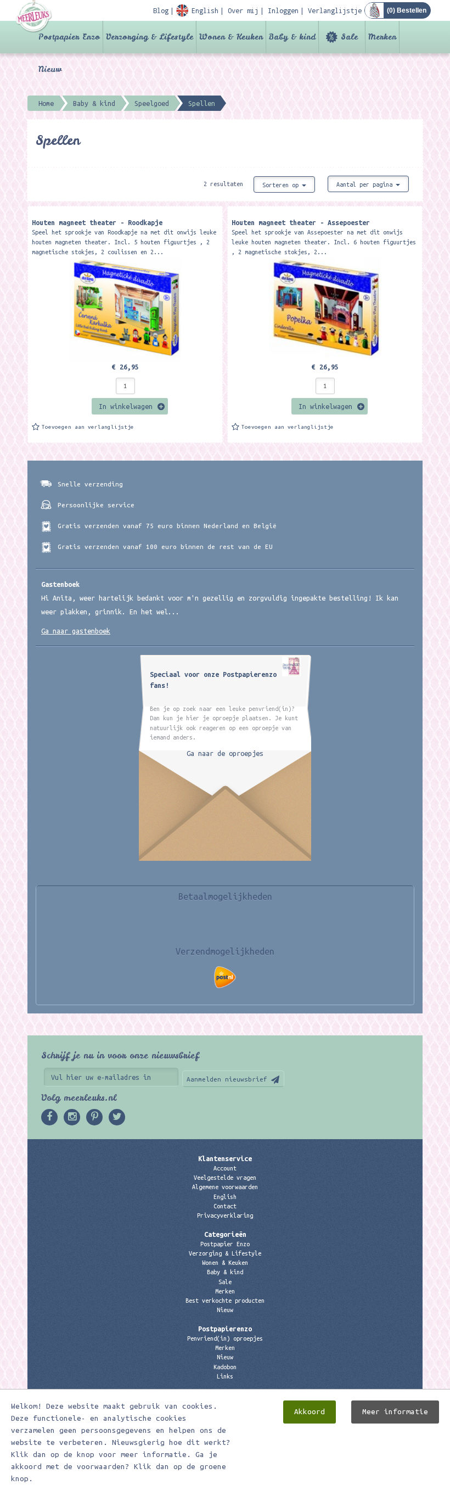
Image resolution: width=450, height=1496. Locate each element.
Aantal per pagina (366, 184)
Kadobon (225, 1367)
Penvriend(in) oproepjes (225, 1338)
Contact (225, 1206)
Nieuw (49, 69)
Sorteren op (282, 185)
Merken (382, 37)
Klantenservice (225, 1158)
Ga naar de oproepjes (225, 753)
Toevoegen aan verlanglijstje (88, 427)
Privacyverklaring (225, 1215)
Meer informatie (395, 1412)
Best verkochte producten (225, 1300)
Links (225, 1376)
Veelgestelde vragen (225, 1177)
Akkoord (309, 1412)
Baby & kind (292, 37)
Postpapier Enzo (69, 37)
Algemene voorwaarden (225, 1187)
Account (225, 1168)
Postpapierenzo (225, 1328)
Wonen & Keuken (231, 37)
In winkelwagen (126, 406)
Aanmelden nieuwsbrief (227, 1079)
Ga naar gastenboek (75, 631)
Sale (349, 37)
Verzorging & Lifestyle (149, 37)
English (225, 1197)
